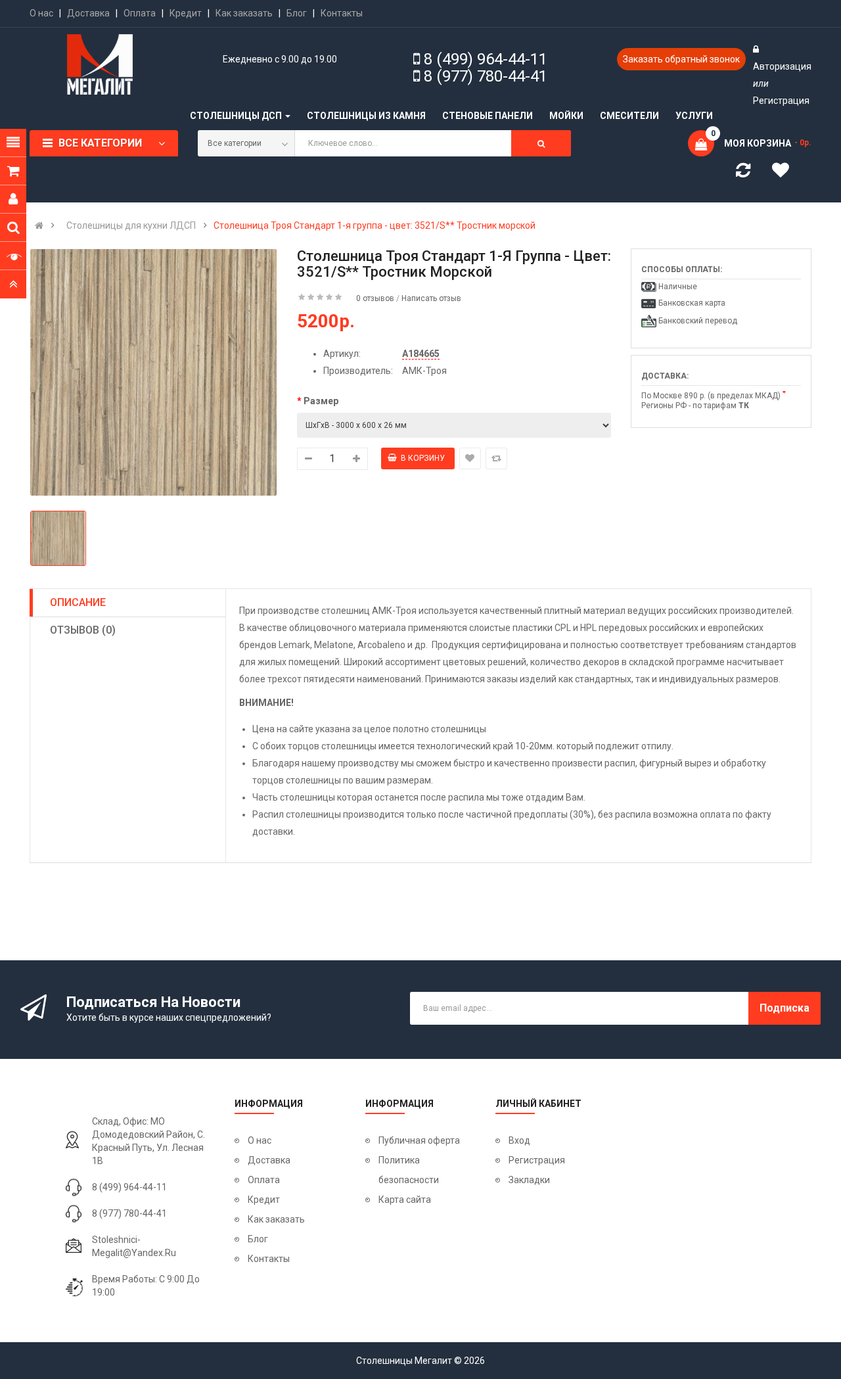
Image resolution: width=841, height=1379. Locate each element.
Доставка (88, 13)
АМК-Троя (424, 370)
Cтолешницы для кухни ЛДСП (131, 225)
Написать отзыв (431, 298)
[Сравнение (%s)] (743, 173)
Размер (321, 401)
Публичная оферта (419, 1140)
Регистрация (781, 100)
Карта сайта (404, 1199)
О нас (41, 13)
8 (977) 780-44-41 (485, 76)
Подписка (784, 1008)
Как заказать (244, 13)
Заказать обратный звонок (681, 59)
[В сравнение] (496, 458)
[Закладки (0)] (785, 172)
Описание (78, 602)
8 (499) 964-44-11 (485, 59)
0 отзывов (375, 298)
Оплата (140, 13)
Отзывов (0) (83, 630)
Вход (519, 1140)
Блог (296, 13)
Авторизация (782, 66)
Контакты (342, 13)
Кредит (186, 13)
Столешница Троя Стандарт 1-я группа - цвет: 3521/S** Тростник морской (374, 225)
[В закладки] (470, 458)
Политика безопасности (408, 1170)
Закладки (529, 1180)
